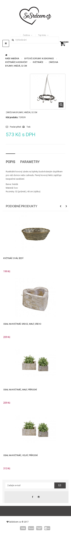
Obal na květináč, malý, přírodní (20, 389)
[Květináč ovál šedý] (35, 231)
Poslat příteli (15, 127)
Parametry (30, 162)
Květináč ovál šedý (13, 258)
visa (23, 528)
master (39, 528)
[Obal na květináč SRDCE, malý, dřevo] (35, 297)
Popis (10, 162)
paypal (31, 528)
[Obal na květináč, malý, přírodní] (35, 363)
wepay (47, 528)
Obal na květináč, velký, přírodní (20, 455)
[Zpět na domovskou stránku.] (6, 55)
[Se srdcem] (35, 15)
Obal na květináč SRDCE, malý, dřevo (22, 324)
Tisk (28, 127)
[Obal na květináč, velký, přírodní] (35, 428)
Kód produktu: (12, 117)
